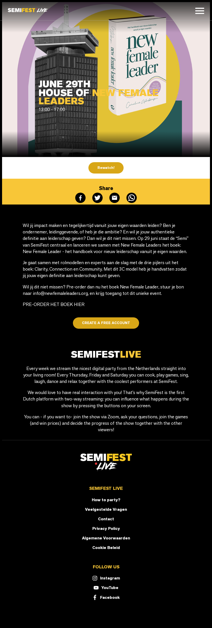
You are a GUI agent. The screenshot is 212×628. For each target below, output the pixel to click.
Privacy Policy (106, 528)
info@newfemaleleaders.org (60, 293)
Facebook (110, 597)
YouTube (109, 587)
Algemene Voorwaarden (106, 538)
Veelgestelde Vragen (106, 509)
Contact (106, 519)
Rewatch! (106, 167)
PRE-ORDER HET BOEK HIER (54, 304)
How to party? (106, 500)
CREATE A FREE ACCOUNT (106, 322)
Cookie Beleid (106, 547)
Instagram (110, 578)
